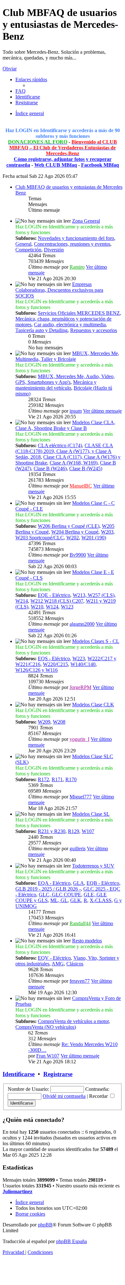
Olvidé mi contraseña (64, 1096)
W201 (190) (93, 537)
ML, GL (59, 900)
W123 (67, 606)
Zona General (86, 221)
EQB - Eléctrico (103, 883)
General (23, 244)
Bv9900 (78, 555)
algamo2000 (82, 624)
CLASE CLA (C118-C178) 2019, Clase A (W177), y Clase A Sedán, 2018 (64, 451)
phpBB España (71, 1241)
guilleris (78, 848)
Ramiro (77, 267)
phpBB (45, 1224)
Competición (28, 249)
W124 (52, 606)
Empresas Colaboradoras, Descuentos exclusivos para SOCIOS (59, 290)
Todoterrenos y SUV (93, 866)
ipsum (76, 411)
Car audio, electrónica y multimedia (70, 324)
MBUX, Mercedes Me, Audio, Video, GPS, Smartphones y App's (65, 379)
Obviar (10, 68)
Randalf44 (80, 923)
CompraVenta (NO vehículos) (45, 1027)
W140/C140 (83, 664)
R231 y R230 (51, 831)
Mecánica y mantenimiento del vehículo (55, 385)
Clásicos (74, 963)
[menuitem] (20, 91)
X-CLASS (101, 900)
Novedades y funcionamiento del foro (76, 238)
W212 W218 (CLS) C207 (56, 601)
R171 (57, 779)
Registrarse (57, 1074)
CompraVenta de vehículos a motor (73, 1021)
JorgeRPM (80, 687)
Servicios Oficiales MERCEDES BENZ (79, 313)
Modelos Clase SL (91, 814)
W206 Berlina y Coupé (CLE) (68, 526)
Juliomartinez (17, 1191)
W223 (78, 658)
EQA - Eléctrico (54, 883)
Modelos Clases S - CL (95, 641)
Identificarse (19, 1074)
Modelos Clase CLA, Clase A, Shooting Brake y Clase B (65, 425)
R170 (71, 779)
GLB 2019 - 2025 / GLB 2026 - (48, 889)
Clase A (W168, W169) (73, 462)
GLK (75, 900)
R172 (43, 779)
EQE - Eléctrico (54, 595)
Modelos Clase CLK (93, 704)
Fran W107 (47, 1056)
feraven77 (80, 981)
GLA (78, 883)
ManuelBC (81, 485)
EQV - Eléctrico (54, 958)
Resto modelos (87, 940)
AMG (58, 963)
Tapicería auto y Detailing (41, 330)
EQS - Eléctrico (54, 658)
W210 (37, 606)
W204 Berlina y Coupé (74, 532)
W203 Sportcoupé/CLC (39, 537)
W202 (72, 537)
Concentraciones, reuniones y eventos (72, 244)
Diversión (54, 249)
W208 (59, 722)
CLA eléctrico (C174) (60, 445)
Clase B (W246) (50, 468)
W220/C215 (55, 664)
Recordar (99, 1096)
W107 (88, 831)
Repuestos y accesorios (93, 330)
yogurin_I (79, 739)
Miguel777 (81, 796)
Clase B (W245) (85, 468)
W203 (107, 532)
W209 (44, 722)
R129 (73, 831)
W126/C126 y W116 (36, 670)
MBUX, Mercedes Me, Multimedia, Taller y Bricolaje (67, 356)
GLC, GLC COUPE (60, 894)
